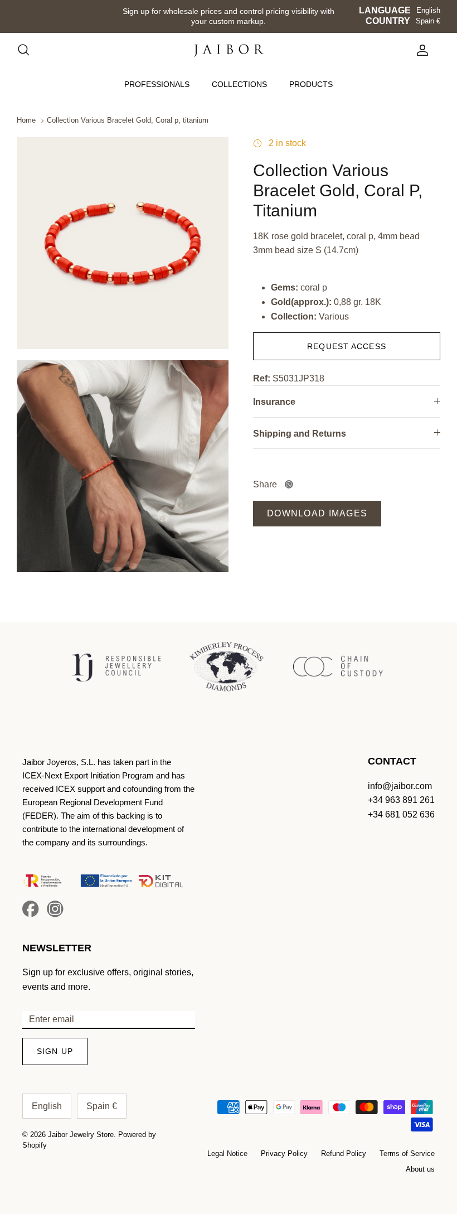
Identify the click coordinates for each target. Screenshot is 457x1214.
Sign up (55, 1051)
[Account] (420, 50)
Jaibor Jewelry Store (81, 1134)
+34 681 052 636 (401, 814)
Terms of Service (407, 1153)
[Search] (29, 50)
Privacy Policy (284, 1153)
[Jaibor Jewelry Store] (229, 50)
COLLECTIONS (239, 84)
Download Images (317, 513)
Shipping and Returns (299, 433)
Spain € (428, 21)
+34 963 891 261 (401, 800)
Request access (346, 346)
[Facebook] (30, 909)
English (428, 10)
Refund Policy (343, 1153)
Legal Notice (227, 1153)
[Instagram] (55, 909)
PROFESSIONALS (156, 84)
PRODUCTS (311, 84)
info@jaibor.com (400, 786)
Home (26, 121)
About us (420, 1169)
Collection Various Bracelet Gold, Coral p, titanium (127, 121)
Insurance (274, 402)
